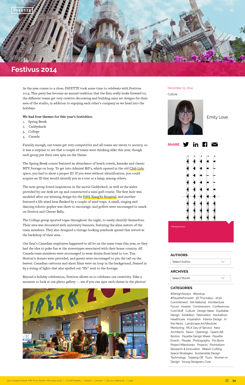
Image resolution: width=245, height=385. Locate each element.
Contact (99, 380)
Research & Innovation (185, 349)
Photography (201, 340)
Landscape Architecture (201, 323)
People (186, 340)
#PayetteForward (182, 298)
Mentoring (177, 327)
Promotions (217, 344)
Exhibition (188, 315)
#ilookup (199, 293)
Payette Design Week (196, 336)
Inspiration (194, 319)
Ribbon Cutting (212, 349)
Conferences (221, 306)
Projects (202, 344)
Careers (88, 380)
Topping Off (195, 357)
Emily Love (217, 117)
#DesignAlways (181, 293)
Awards (186, 306)
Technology (178, 357)
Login (130, 380)
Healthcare (178, 319)
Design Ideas (205, 310)
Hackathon (220, 315)
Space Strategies (182, 353)
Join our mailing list (115, 380)
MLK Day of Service (199, 327)
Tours (208, 357)
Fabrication (204, 315)
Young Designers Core (196, 361)
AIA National (198, 302)
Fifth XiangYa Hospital (99, 196)
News (190, 332)
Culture (172, 94)
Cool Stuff (177, 310)
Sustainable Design (207, 353)
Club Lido (136, 168)
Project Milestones (183, 344)
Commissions (201, 306)
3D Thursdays (204, 298)
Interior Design (212, 319)
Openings (202, 332)
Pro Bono (218, 340)
